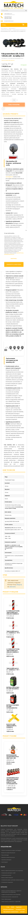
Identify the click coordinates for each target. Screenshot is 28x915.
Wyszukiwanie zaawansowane (11, 912)
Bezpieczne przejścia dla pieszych (8, 853)
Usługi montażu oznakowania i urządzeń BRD (10, 901)
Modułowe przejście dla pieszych (8, 857)
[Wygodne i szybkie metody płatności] (14, 814)
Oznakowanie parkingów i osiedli (8, 873)
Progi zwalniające (5, 855)
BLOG (12, 907)
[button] (13, 50)
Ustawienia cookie (20, 909)
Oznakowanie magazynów (7, 882)
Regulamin (18, 907)
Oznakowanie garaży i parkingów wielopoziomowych (12, 880)
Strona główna (4, 28)
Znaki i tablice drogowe (6, 899)
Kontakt (22, 912)
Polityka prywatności (8, 909)
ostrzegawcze (9, 177)
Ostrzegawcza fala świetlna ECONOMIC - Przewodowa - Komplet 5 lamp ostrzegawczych (12, 780)
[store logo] (13, 5)
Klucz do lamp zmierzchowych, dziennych (11, 726)
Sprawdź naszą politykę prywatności (13, 253)
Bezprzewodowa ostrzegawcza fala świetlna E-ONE (12, 757)
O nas (8, 907)
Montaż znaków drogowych (7, 877)
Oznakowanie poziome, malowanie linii (9, 897)
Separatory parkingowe (6, 860)
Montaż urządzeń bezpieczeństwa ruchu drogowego (12, 870)
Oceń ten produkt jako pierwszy (7, 60)
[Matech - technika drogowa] (14, 809)
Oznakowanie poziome (6, 875)
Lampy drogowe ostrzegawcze (19, 30)
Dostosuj (14, 258)
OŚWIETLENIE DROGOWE (6, 30)
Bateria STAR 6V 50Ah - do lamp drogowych (13, 688)
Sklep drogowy (12, 28)
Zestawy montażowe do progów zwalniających (11, 850)
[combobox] (13, 10)
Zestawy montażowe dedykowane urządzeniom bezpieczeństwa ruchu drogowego (11, 891)
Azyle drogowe (4, 862)
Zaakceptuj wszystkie (14, 264)
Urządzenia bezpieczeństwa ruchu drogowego (10, 894)
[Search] (26, 10)
